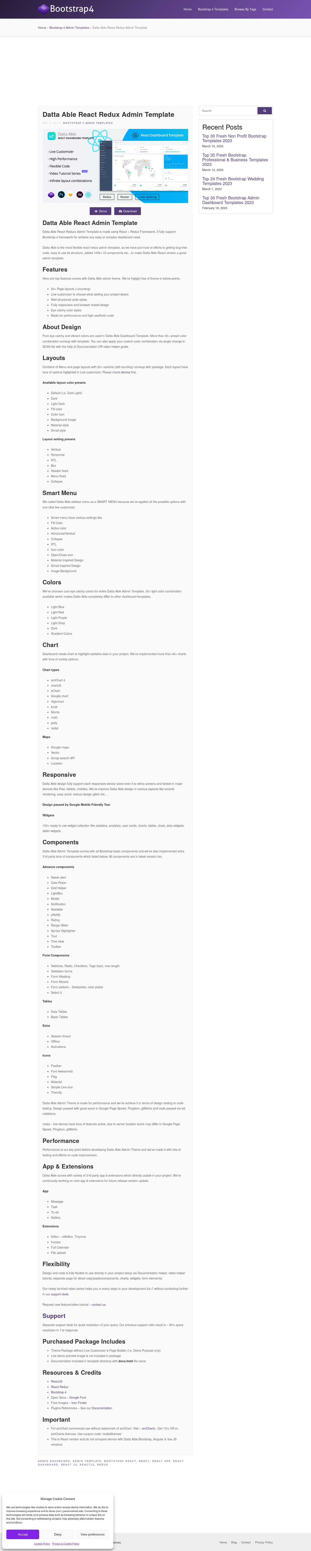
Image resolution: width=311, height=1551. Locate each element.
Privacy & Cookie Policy (65, 1543)
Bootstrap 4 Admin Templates (69, 27)
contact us (99, 1304)
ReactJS (56, 1381)
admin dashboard (54, 1461)
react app (161, 1461)
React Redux (59, 1387)
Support (54, 1315)
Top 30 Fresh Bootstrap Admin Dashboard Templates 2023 (230, 200)
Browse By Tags (245, 9)
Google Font (77, 1397)
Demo (102, 211)
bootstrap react (120, 1461)
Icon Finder (79, 1403)
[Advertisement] (155, 70)
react (144, 1461)
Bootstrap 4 (58, 1392)
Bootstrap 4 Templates (213, 9)
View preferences (93, 1534)
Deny (58, 1534)
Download (129, 211)
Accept (23, 1534)
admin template (87, 1461)
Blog (234, 1542)
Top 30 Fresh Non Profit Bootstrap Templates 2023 (234, 138)
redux (102, 1464)
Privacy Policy (264, 1542)
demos (125, 372)
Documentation (102, 1408)
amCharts (148, 1428)
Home (188, 9)
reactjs (87, 1464)
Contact (268, 9)
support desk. (60, 1294)
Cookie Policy (42, 1543)
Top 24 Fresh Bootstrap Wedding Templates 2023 (233, 180)
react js (69, 1464)
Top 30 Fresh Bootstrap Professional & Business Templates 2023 (235, 159)
